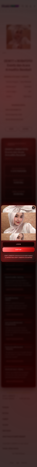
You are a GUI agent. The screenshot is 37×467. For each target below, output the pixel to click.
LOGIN (18, 244)
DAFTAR (18, 249)
